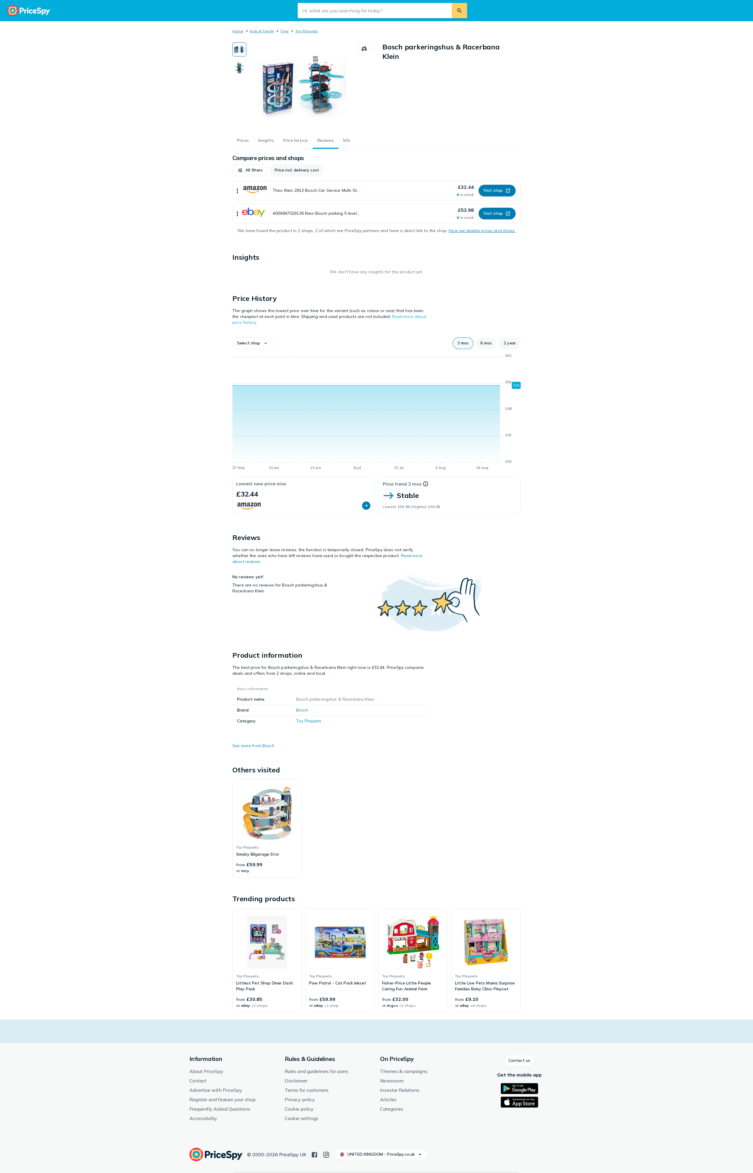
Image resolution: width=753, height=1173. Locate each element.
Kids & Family (262, 31)
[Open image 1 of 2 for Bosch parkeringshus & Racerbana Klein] (302, 86)
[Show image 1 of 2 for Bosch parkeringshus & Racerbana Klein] (239, 49)
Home (237, 31)
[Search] (459, 10)
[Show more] (237, 191)
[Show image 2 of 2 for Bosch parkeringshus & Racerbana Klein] (239, 68)
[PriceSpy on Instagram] (326, 1154)
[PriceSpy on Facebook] (314, 1154)
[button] (250, 170)
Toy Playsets (306, 31)
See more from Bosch (253, 745)
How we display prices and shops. (482, 230)
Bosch (302, 710)
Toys (284, 31)
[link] (267, 828)
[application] (376, 412)
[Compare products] (364, 48)
